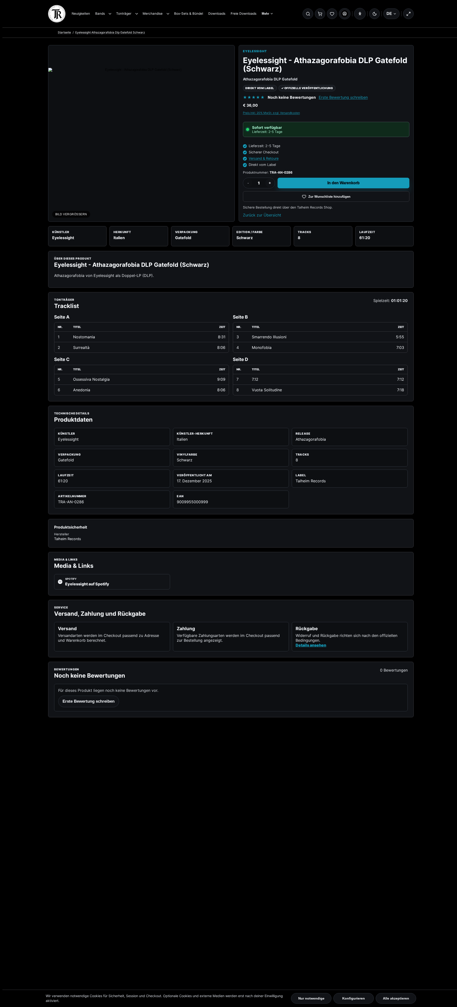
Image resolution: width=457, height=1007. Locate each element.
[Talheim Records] (56, 13)
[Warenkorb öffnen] (320, 13)
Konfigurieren (353, 998)
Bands (100, 13)
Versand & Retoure (264, 158)
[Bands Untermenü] (110, 13)
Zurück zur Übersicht (262, 215)
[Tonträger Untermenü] (136, 13)
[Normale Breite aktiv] (408, 13)
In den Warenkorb (343, 183)
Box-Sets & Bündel (188, 13)
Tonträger (123, 13)
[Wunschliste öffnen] (332, 13)
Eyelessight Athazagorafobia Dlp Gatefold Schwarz (110, 32)
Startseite (64, 32)
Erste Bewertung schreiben (343, 97)
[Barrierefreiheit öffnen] (360, 14)
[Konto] (344, 13)
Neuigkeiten (81, 13)
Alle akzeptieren (396, 998)
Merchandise (153, 13)
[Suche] (308, 13)
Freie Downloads (243, 13)
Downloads (216, 13)
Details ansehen (311, 645)
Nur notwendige (311, 998)
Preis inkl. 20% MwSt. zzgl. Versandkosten (271, 113)
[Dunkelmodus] (374, 13)
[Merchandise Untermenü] (168, 13)
